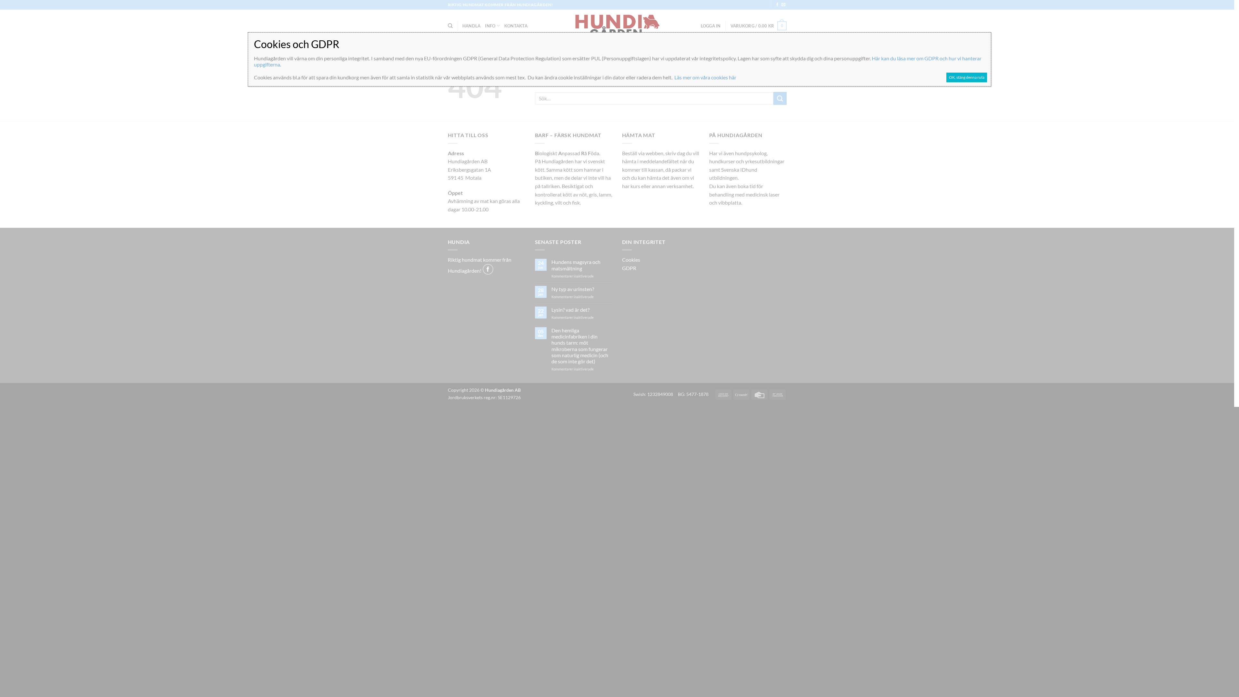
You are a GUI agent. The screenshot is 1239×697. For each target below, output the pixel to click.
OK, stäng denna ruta (966, 77)
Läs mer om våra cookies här (705, 77)
